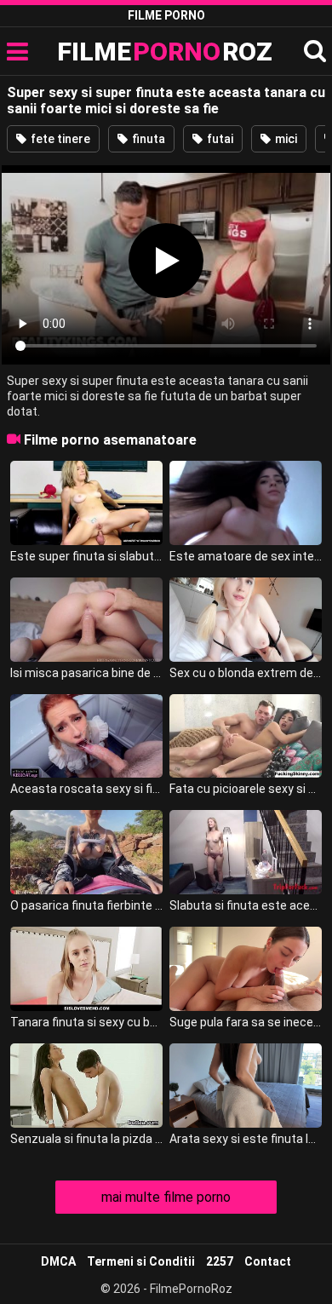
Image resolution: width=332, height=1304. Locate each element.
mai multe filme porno (166, 1197)
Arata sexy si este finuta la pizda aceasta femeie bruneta (246, 1139)
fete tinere (59, 139)
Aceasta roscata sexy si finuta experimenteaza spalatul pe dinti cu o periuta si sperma (86, 789)
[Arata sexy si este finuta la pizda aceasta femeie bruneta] (246, 1085)
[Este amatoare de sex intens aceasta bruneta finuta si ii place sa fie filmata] (246, 503)
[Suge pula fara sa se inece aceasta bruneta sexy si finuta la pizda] (246, 969)
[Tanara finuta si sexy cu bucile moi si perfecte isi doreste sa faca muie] (86, 969)
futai (218, 139)
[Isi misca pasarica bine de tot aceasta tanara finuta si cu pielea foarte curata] (86, 619)
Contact (267, 1261)
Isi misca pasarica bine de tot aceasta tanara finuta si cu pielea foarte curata (86, 673)
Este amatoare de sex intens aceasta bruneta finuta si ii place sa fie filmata (246, 556)
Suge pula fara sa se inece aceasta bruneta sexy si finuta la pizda (246, 1022)
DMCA (58, 1261)
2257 (219, 1261)
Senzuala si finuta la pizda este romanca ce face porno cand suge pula (86, 1139)
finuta (147, 139)
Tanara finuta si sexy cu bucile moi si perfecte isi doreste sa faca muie (86, 1022)
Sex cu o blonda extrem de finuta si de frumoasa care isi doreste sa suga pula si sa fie (246, 673)
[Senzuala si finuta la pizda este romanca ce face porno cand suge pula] (86, 1085)
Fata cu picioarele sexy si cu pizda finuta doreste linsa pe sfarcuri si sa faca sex (246, 789)
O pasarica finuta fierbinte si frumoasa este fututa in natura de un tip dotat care (86, 905)
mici (284, 139)
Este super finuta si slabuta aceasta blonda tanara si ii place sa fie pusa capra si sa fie (86, 556)
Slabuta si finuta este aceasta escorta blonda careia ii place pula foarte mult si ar (246, 905)
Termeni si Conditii (141, 1261)
